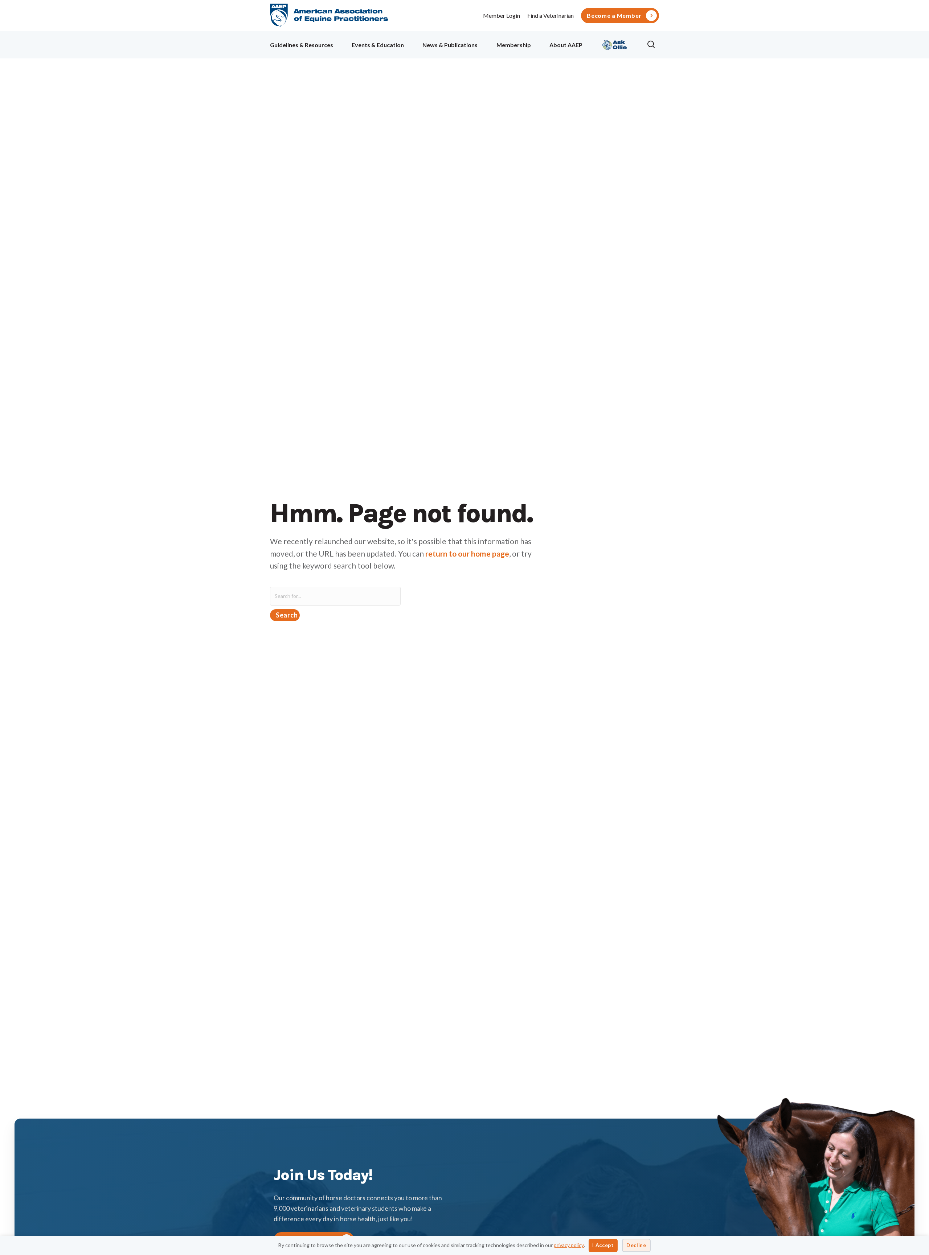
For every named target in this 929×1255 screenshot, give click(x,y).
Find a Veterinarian (550, 15)
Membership (513, 44)
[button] (653, 44)
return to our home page (467, 553)
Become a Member (614, 16)
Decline (636, 1245)
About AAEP (565, 44)
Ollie (614, 43)
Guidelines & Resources (301, 44)
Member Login (501, 15)
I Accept (603, 1245)
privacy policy (569, 1245)
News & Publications (450, 44)
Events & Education (378, 44)
